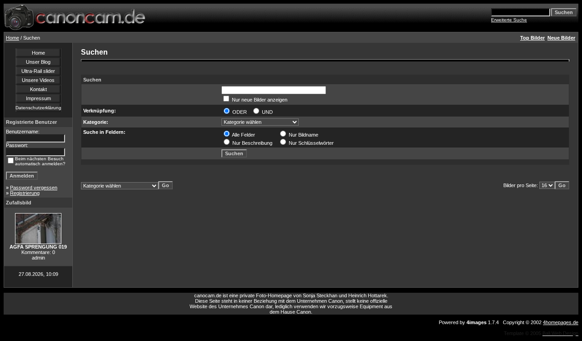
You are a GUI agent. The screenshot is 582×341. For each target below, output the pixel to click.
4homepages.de (560, 322)
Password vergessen (33, 187)
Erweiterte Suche (509, 19)
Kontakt (38, 89)
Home (12, 38)
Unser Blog (38, 62)
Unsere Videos (38, 80)
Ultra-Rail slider (38, 71)
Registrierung (25, 193)
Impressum (38, 98)
